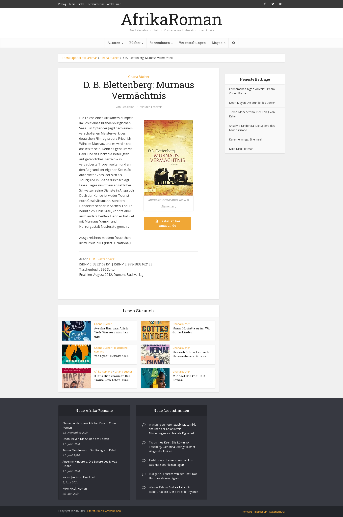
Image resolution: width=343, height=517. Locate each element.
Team (72, 4)
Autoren (113, 43)
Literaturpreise (96, 4)
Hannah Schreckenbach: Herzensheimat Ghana (190, 354)
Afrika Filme (114, 4)
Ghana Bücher (109, 58)
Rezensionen (159, 43)
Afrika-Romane (103, 371)
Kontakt (247, 511)
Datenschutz (277, 511)
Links (81, 4)
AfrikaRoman (171, 19)
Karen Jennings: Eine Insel (245, 139)
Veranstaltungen (192, 43)
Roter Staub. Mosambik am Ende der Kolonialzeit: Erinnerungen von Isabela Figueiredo (172, 429)
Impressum (260, 511)
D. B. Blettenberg (102, 259)
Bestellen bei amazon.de (169, 223)
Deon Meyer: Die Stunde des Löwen (252, 103)
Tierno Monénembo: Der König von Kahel (89, 450)
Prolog (62, 4)
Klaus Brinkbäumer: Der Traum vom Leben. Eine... (112, 378)
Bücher (135, 43)
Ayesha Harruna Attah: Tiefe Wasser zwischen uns (111, 332)
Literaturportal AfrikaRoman (104, 511)
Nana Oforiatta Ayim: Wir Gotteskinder (191, 330)
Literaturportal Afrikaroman (79, 58)
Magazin (219, 43)
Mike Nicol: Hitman (241, 149)
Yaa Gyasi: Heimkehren (111, 356)
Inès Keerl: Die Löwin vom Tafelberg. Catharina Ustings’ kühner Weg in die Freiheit (172, 447)
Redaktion (127, 107)
